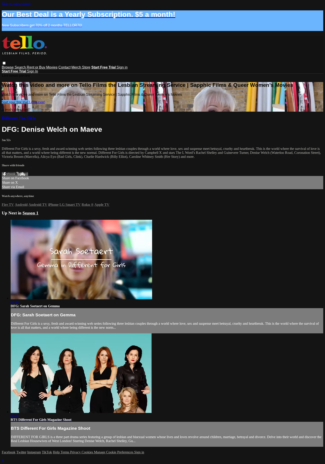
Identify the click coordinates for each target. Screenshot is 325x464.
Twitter (21, 452)
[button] (4, 63)
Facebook (9, 174)
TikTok (47, 452)
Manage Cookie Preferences (114, 452)
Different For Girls (18, 118)
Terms (65, 452)
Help (57, 452)
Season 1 (30, 213)
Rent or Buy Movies (42, 67)
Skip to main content (16, 4)
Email (24, 174)
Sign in (122, 67)
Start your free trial (15, 102)
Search (21, 67)
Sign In (32, 71)
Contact (64, 67)
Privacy (76, 452)
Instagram (34, 452)
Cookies (88, 452)
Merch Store (80, 67)
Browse (8, 67)
